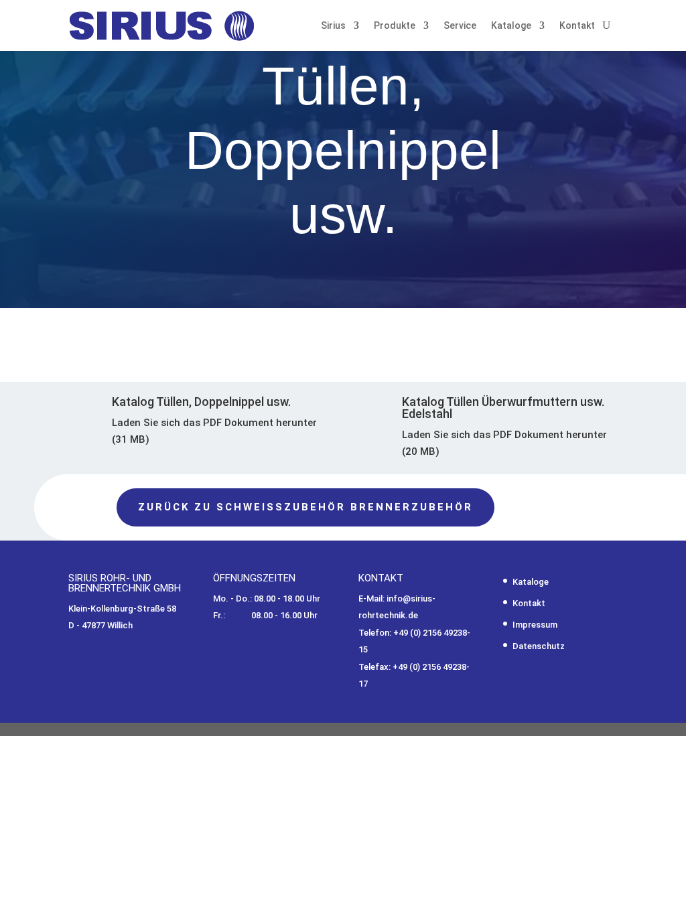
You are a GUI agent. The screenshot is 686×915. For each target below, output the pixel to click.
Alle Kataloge (544, 314)
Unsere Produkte (412, 314)
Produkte (394, 25)
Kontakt (577, 25)
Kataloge (511, 25)
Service (459, 25)
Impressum (534, 625)
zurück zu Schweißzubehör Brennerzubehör (305, 507)
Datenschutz (538, 646)
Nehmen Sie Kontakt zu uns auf (198, 306)
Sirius (333, 25)
